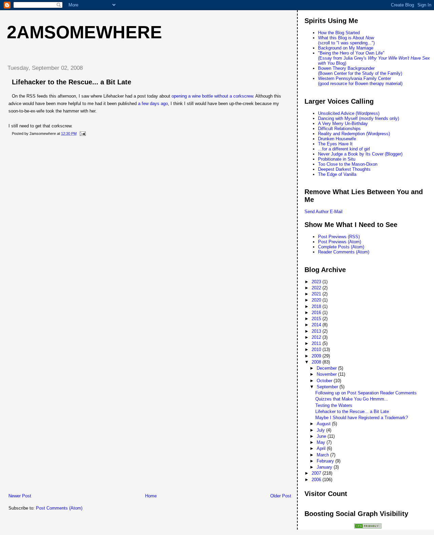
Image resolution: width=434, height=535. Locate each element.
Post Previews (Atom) (339, 241)
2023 (317, 281)
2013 (317, 331)
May (322, 442)
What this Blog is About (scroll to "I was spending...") (346, 40)
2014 (317, 324)
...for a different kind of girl (344, 148)
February (326, 461)
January (325, 467)
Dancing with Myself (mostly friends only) (358, 118)
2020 (317, 300)
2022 (317, 287)
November (327, 374)
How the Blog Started (339, 32)
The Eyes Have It (335, 143)
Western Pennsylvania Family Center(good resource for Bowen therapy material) (360, 81)
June (322, 436)
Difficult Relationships (339, 128)
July (321, 430)
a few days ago (153, 103)
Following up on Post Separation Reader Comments (366, 392)
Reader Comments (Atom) (343, 251)
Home (151, 495)
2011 (317, 343)
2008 (317, 362)
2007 (317, 473)
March (323, 454)
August (324, 423)
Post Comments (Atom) (59, 508)
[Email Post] (82, 133)
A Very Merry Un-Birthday (343, 123)
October (325, 380)
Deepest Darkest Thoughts (344, 169)
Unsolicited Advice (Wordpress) (348, 113)
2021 (317, 293)
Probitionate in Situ (336, 159)
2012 (317, 337)
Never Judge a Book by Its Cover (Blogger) (360, 154)
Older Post (280, 495)
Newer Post (19, 495)
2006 (317, 479)
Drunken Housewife (337, 138)
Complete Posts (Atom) (341, 246)
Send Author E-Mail (323, 211)
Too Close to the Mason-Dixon (347, 164)
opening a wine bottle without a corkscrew (212, 96)
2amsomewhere (84, 32)
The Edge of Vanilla (337, 174)
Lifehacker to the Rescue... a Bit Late (71, 82)
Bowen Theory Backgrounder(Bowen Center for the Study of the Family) (360, 71)
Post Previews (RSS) (339, 236)
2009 (317, 355)
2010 (317, 349)
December (327, 368)
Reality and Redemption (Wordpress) (354, 133)
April (322, 448)
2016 (317, 312)
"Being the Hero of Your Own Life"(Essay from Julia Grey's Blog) (374, 58)
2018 (317, 306)
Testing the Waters (333, 405)
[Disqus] (149, 228)
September (328, 386)
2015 (317, 318)
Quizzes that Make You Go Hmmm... (351, 399)
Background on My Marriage (345, 47)
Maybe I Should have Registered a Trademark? (361, 417)
